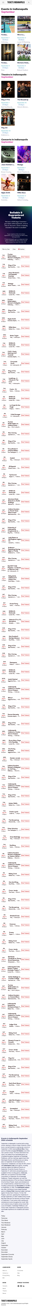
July (2, 1241)
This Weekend (5, 1222)
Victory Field (10, 1191)
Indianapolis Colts (9, 1165)
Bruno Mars (21, 1149)
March (3, 1232)
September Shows (7, 1256)
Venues (4, 1293)
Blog (18, 1275)
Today (3, 1216)
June (2, 1238)
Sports (4, 1288)
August (3, 1243)
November (4, 1250)
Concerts (5, 1286)
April (2, 1234)
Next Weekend (5, 1225)
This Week (4, 1220)
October (3, 1247)
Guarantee (20, 1270)
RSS (4, 1278)
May (2, 1236)
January (3, 1227)
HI (28, 1185)
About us (5, 1270)
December (4, 1252)
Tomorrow (4, 1218)
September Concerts (7, 1254)
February (4, 1229)
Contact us (5, 1273)
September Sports (6, 1259)
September (4, 1245)
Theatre (5, 1290)
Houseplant (20, 1185)
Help (18, 1273)
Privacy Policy (6, 1275)
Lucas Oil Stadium (17, 1151)
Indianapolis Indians (23, 1187)
